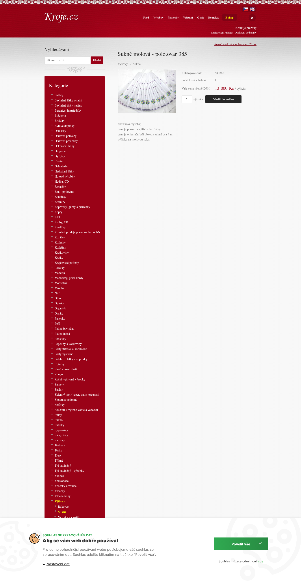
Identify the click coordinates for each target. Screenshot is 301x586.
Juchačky (60, 186)
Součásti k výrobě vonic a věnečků (76, 410)
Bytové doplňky (64, 126)
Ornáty (59, 313)
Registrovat (217, 32)
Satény (59, 389)
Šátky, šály (61, 435)
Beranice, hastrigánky (68, 110)
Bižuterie (60, 115)
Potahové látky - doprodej (71, 359)
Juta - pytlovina (64, 191)
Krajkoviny (62, 252)
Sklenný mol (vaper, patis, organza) (77, 394)
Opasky (59, 303)
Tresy (58, 455)
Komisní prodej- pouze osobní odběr (77, 232)
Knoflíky (60, 227)
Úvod (146, 17)
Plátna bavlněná (64, 328)
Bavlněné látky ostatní (68, 100)
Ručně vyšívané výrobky (70, 379)
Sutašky (59, 425)
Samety (59, 384)
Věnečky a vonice (65, 486)
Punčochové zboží (66, 369)
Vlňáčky (60, 491)
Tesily (58, 450)
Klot (57, 217)
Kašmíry (60, 202)
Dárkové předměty (66, 141)
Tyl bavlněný (63, 465)
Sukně (137, 64)
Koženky (60, 242)
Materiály (173, 17)
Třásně (59, 460)
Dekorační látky (64, 146)
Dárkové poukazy (65, 136)
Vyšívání (188, 17)
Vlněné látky (63, 496)
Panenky (60, 318)
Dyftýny (60, 156)
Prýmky (60, 364)
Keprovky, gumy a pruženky (72, 207)
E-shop (229, 17)
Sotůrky (60, 405)
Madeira (60, 273)
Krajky (59, 257)
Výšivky (123, 64)
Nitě (57, 293)
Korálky (60, 237)
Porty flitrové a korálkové (71, 349)
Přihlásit (229, 32)
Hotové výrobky (65, 176)
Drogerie (60, 151)
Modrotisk (61, 283)
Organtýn (60, 308)
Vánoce (59, 476)
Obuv (58, 298)
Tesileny (60, 445)
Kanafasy (60, 197)
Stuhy (58, 415)
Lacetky (60, 268)
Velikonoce (62, 481)
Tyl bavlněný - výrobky (69, 470)
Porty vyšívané (64, 354)
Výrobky (158, 17)
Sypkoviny (61, 430)
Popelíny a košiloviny (68, 344)
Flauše (59, 161)
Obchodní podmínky (245, 32)
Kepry (58, 212)
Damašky (60, 131)
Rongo (59, 374)
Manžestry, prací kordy (69, 278)
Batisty (59, 95)
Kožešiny (60, 247)
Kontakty (213, 17)
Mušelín (60, 288)
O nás (200, 17)
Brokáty (60, 120)
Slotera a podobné (66, 399)
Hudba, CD (62, 181)
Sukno (59, 420)
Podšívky (60, 339)
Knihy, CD (61, 222)
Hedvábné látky (64, 171)
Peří (57, 323)
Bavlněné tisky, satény (68, 105)
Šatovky (60, 440)
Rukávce (63, 506)
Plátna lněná (62, 333)
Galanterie (61, 166)
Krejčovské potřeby (67, 262)
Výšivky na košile (69, 517)
